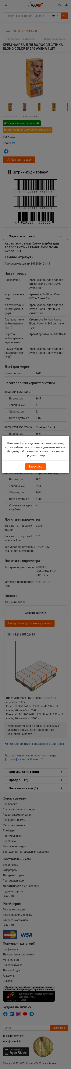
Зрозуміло (35, 466)
